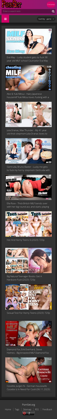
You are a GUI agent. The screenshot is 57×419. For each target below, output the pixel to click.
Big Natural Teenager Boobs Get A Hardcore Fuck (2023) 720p (24, 278)
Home (8, 409)
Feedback (47, 409)
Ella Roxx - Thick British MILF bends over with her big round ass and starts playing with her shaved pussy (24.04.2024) (28, 205)
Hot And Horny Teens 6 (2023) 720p (26, 239)
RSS (37, 409)
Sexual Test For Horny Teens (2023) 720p (28, 312)
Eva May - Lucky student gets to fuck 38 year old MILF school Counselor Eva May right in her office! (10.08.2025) (27, 59)
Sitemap (27, 409)
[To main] (20, 4)
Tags (17, 409)
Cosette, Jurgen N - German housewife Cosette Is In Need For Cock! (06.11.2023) (28, 387)
